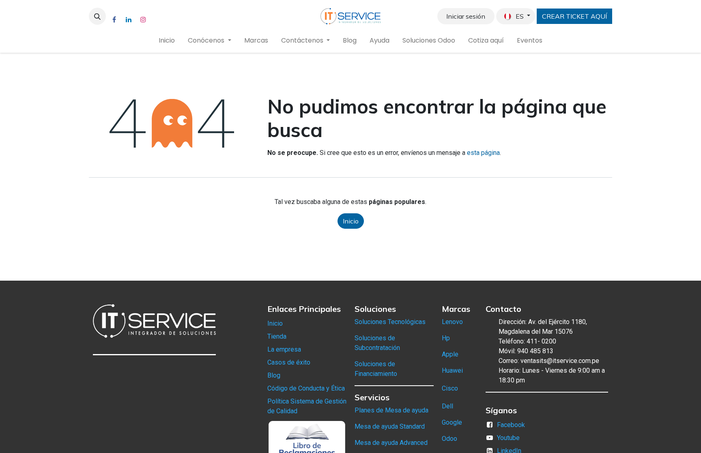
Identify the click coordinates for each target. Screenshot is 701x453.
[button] (97, 16)
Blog (273, 375)
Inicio (351, 221)
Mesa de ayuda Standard (390, 426)
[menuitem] (166, 40)
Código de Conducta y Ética (306, 388)
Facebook (511, 425)
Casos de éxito (288, 362)
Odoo (449, 438)
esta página (483, 153)
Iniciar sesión (465, 16)
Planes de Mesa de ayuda (391, 410)
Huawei (452, 370)
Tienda (276, 336)
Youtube (508, 438)
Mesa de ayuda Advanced (391, 443)
